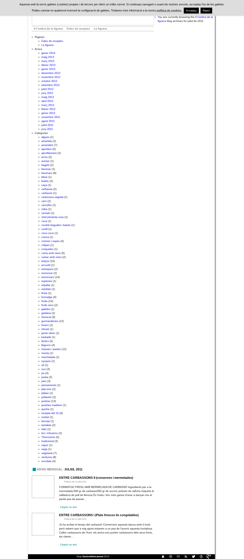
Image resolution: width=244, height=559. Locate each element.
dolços (45, 261)
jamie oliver (48, 333)
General (46, 317)
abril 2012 (47, 101)
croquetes (47, 249)
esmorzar (47, 273)
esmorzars (47, 277)
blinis (44, 177)
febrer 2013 (48, 64)
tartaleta (46, 425)
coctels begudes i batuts (56, 225)
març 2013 (47, 60)
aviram (45, 161)
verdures (46, 457)
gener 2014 (48, 52)
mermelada (48, 357)
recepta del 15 (50, 413)
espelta (45, 285)
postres (45, 401)
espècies (46, 281)
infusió (45, 329)
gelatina (46, 313)
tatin (44, 429)
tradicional (47, 441)
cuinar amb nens (51, 257)
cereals (45, 213)
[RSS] (184, 556)
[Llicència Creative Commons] (169, 556)
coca (44, 221)
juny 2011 (47, 129)
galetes (45, 309)
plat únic (46, 389)
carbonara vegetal (52, 197)
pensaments (48, 385)
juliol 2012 (47, 88)
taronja (45, 421)
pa (42, 373)
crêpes (45, 245)
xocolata (46, 461)
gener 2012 (48, 113)
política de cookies (169, 10)
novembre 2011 (50, 117)
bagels (45, 165)
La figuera (100, 28)
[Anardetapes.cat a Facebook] (199, 556)
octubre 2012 (49, 80)
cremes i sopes (50, 241)
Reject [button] (206, 10)
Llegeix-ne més (68, 507)
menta (45, 353)
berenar (46, 169)
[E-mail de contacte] (177, 556)
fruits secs (47, 305)
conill (44, 229)
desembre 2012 (50, 72)
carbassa (46, 189)
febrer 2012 (48, 109)
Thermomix (48, 437)
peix (43, 381)
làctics (45, 341)
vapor (44, 445)
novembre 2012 (50, 76)
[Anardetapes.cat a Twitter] (192, 556)
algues (45, 137)
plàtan (45, 393)
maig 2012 (47, 97)
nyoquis (46, 361)
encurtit (45, 265)
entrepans (47, 269)
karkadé (46, 337)
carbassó (46, 193)
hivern (45, 325)
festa (44, 293)
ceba (44, 209)
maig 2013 (47, 56)
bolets (45, 181)
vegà (44, 449)
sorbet (45, 417)
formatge (46, 297)
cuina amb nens (51, 253)
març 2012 (47, 105)
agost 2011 (48, 121)
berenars (46, 173)
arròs (44, 157)
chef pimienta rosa (52, 217)
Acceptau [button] (191, 10)
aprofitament (49, 153)
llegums (46, 345)
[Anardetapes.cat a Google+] (207, 556)
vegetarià (47, 453)
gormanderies (49, 321)
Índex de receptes (78, 28)
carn (44, 201)
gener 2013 (48, 68)
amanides (47, 145)
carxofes (46, 205)
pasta (44, 377)
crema (45, 237)
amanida (46, 141)
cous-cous (47, 233)
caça (44, 185)
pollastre (46, 397)
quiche (45, 409)
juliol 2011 (47, 125)
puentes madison (51, 405)
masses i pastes (51, 349)
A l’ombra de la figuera (48, 28)
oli (42, 365)
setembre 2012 (50, 84)
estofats (46, 289)
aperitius (46, 149)
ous (43, 369)
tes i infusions (49, 433)
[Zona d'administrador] (161, 556)
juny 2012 (47, 93)
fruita (44, 301)
